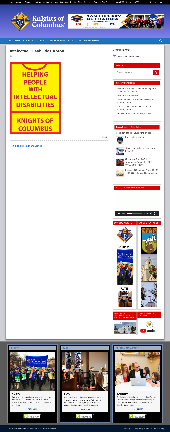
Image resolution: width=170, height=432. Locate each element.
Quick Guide (136, 127)
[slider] (134, 213)
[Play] (118, 213)
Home (10, 2)
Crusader (14, 41)
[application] (137, 204)
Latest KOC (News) (123, 2)
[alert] (137, 56)
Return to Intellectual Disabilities (26, 145)
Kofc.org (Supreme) (43, 2)
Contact (28, 2)
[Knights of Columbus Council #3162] (37, 8)
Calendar (29, 41)
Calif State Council (63, 2)
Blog (71, 41)
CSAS (136, 2)
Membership (56, 41)
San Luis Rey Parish (102, 2)
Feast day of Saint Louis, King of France (135, 133)
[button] (137, 204)
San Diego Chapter (82, 2)
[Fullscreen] (155, 213)
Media (42, 41)
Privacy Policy (138, 428)
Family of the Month (134, 137)
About (18, 2)
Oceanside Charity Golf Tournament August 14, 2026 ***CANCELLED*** (138, 162)
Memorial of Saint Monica (129, 95)
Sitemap (127, 428)
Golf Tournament (88, 41)
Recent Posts (121, 127)
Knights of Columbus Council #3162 (25, 428)
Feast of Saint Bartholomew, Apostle (134, 113)
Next (104, 137)
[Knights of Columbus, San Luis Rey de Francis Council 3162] (125, 267)
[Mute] (151, 213)
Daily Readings (126, 83)
